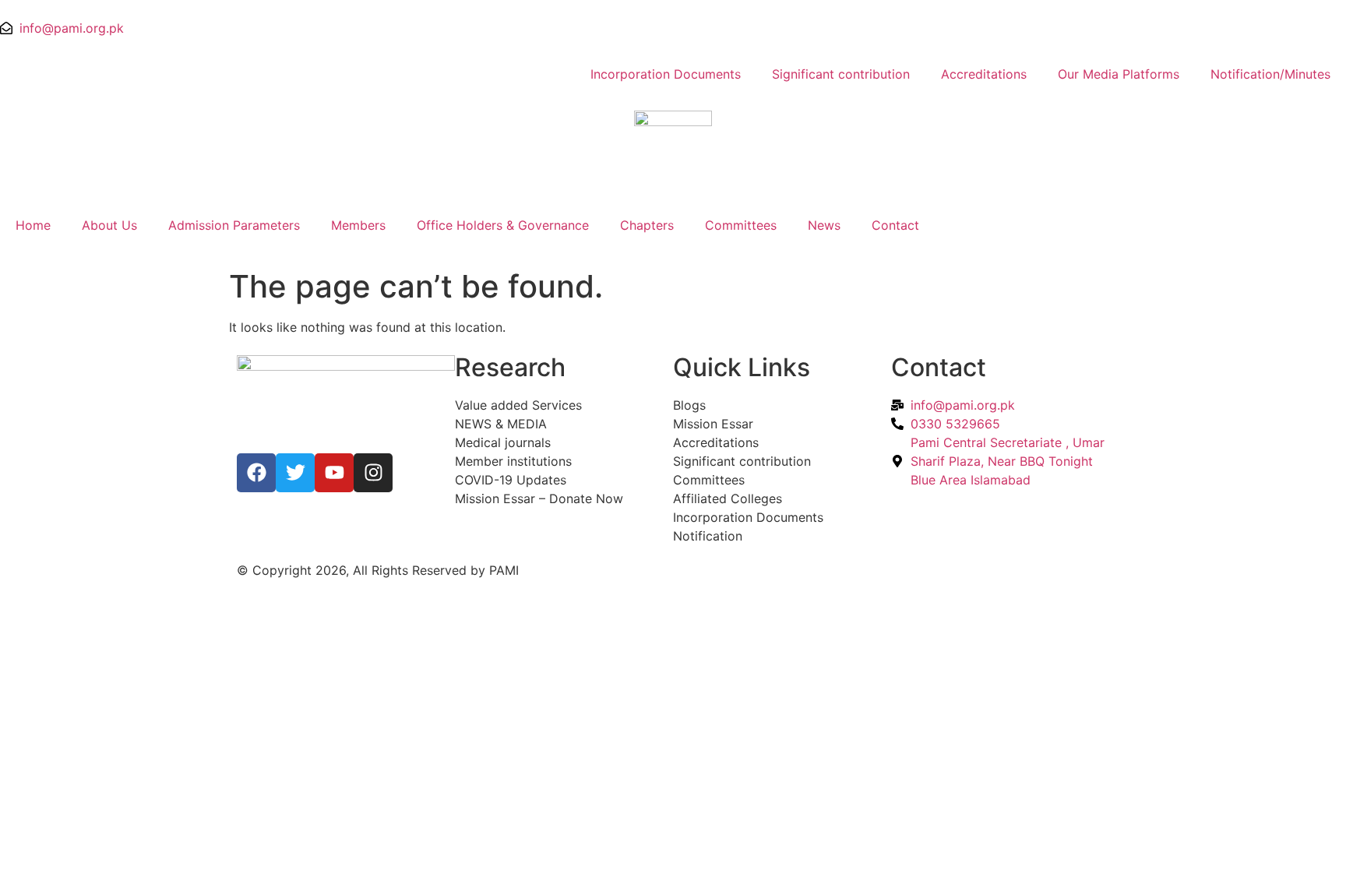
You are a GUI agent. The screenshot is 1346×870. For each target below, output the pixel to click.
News (824, 225)
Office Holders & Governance (503, 225)
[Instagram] (373, 472)
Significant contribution (841, 74)
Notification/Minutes (1270, 74)
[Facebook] (256, 472)
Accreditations (984, 74)
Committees (741, 225)
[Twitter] (295, 472)
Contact (895, 225)
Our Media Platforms (1118, 74)
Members (358, 225)
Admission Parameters (234, 225)
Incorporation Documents (665, 74)
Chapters (647, 225)
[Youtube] (334, 472)
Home (33, 225)
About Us (109, 225)
